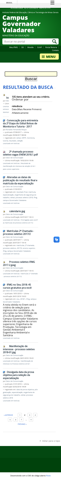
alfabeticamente (20, 112)
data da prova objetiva (25, 389)
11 (31, 420)
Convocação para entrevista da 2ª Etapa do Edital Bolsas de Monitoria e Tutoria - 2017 (20, 123)
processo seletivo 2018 (24, 197)
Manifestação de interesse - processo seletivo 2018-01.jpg (19, 349)
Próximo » (22, 424)
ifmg (35, 197)
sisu (17, 299)
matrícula (32, 192)
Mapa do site (44, 8)
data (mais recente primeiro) (26, 109)
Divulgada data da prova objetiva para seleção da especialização (18, 375)
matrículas (20, 245)
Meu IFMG (13, 47)
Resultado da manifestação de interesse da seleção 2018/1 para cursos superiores (19, 166)
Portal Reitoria (51, 47)
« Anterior (8, 415)
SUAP (39, 47)
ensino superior (29, 248)
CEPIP (24, 138)
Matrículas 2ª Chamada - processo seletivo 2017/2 (18, 232)
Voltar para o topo (51, 440)
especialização (8, 195)
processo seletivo (9, 248)
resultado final (22, 192)
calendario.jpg (17, 211)
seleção (20, 141)
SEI (22, 47)
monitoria (30, 138)
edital (18, 138)
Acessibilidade (17, 8)
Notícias (17, 143)
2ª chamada (29, 245)
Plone (48, 475)
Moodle (30, 47)
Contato (55, 50)
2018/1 (22, 299)
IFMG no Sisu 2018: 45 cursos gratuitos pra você (17, 286)
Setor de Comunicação (14, 158)
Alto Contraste (31, 8)
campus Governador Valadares (14, 200)
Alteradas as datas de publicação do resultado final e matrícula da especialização (20, 180)
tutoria (5, 141)
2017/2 (19, 248)
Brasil (9, 2)
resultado (12, 141)
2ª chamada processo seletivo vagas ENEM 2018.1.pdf (20, 153)
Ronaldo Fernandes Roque (16, 130)
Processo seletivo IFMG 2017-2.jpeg (19, 263)
